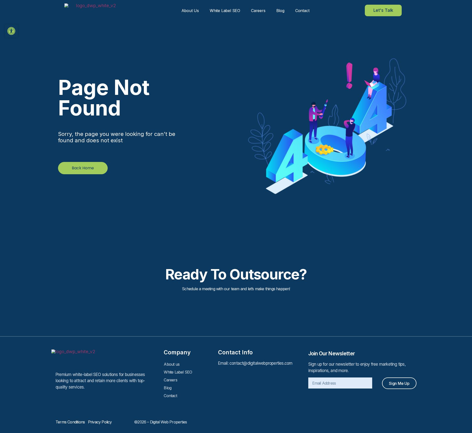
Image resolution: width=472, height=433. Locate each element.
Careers (258, 10)
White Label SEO (225, 10)
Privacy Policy (100, 421)
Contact (302, 10)
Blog (280, 10)
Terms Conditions (72, 421)
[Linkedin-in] (403, 422)
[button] (11, 31)
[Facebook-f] (392, 422)
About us (190, 10)
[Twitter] (413, 422)
